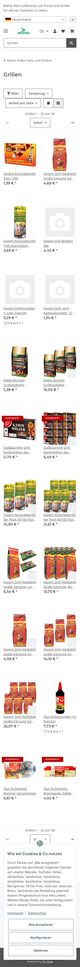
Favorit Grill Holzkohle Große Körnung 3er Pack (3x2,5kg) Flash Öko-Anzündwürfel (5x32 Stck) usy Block (60, 584)
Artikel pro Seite (21, 103)
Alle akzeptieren (41, 924)
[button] (55, 31)
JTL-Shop (47, 961)
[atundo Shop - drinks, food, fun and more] (24, 31)
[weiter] (72, 123)
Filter (14, 93)
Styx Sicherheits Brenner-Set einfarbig (20, 791)
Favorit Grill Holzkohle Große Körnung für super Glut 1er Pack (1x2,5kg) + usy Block (20, 651)
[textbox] (34, 20)
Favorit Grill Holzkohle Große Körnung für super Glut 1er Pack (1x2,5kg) (60, 176)
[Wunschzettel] (63, 31)
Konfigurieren (40, 937)
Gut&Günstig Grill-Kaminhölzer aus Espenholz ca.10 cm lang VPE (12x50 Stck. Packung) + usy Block (59, 450)
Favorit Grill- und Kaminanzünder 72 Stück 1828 (58, 310)
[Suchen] (71, 43)
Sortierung (37, 93)
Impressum (15, 913)
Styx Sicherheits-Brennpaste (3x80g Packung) (57, 791)
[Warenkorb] (72, 31)
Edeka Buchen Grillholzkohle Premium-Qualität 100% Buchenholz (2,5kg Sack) (17, 382)
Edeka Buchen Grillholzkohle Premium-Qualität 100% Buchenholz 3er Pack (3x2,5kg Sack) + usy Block (60, 382)
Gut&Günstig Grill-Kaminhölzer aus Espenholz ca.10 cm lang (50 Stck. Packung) (18, 450)
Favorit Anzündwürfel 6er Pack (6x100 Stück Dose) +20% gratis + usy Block (60, 517)
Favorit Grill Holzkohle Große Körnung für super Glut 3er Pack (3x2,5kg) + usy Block (60, 651)
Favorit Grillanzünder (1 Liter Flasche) (19, 310)
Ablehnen (41, 950)
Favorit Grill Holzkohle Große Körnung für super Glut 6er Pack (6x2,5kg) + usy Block (20, 719)
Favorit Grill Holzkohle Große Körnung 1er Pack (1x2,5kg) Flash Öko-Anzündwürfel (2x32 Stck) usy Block (20, 584)
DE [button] (42, 31)
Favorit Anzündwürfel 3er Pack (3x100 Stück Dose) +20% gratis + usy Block (20, 517)
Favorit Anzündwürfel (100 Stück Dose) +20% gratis (20, 243)
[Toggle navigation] (6, 29)
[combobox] (34, 19)
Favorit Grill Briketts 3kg (58, 243)
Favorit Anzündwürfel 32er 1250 (20, 176)
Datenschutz (37, 913)
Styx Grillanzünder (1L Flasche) (60, 719)
